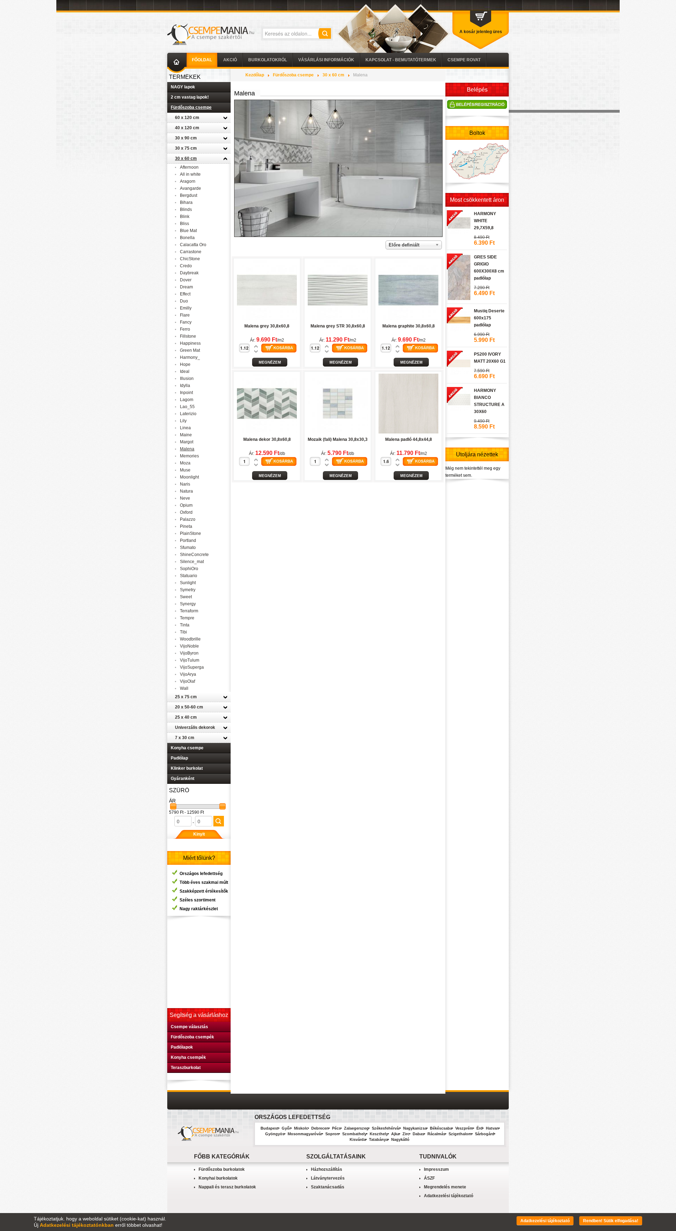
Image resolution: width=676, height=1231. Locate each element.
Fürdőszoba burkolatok (222, 1169)
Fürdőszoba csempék (192, 1037)
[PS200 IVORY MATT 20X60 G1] (458, 362)
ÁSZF (429, 1178)
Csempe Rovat (464, 59)
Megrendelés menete (445, 1187)
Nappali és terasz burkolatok (227, 1187)
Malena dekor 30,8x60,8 (267, 439)
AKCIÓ (230, 59)
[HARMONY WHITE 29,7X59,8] (458, 221)
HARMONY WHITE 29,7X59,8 (485, 220)
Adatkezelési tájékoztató (448, 1195)
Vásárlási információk (326, 59)
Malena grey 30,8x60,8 (266, 326)
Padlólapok (182, 1047)
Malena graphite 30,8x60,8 (408, 326)
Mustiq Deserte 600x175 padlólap (489, 317)
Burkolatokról (267, 59)
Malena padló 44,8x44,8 (408, 439)
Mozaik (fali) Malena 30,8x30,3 (338, 439)
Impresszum (436, 1169)
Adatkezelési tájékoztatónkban (77, 1225)
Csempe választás (189, 1026)
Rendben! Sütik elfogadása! (610, 1220)
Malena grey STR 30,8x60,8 (338, 326)
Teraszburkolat (186, 1067)
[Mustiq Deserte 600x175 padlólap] (458, 319)
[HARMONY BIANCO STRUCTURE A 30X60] (458, 398)
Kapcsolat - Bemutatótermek (400, 59)
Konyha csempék (188, 1057)
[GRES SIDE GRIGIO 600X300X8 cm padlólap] (458, 276)
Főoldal (202, 59)
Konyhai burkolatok (218, 1178)
